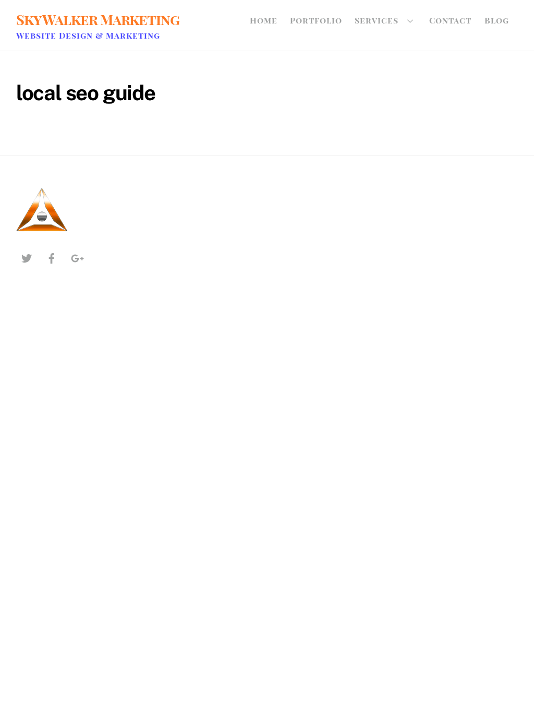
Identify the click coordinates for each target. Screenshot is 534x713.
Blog (496, 20)
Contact (450, 20)
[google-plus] (76, 257)
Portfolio (316, 20)
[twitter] (26, 257)
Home (263, 20)
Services (376, 20)
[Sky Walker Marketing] (42, 232)
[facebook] (51, 257)
